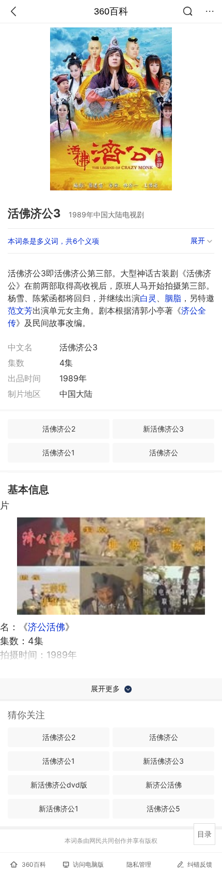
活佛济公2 (58, 428)
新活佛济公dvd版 (58, 784)
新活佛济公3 (163, 428)
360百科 (111, 11)
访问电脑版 (88, 864)
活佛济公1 (58, 452)
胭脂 (173, 298)
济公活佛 (46, 626)
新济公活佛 (164, 784)
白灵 (148, 298)
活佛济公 (163, 452)
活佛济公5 (163, 808)
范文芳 (20, 310)
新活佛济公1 (58, 808)
